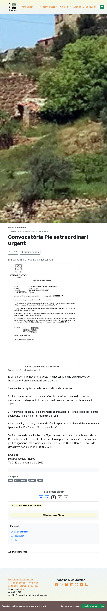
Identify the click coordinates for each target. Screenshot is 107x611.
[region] (53, 606)
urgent (32, 480)
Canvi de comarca (19, 532)
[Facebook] (41, 497)
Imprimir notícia (31, 252)
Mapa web (13, 579)
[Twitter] (60, 497)
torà (40, 480)
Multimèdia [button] (64, 7)
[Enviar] (66, 497)
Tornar (14, 251)
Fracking (15, 540)
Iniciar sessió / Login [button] (54, 515)
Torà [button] (37, 7)
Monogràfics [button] (49, 7)
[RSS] (86, 585)
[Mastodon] (53, 497)
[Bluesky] (47, 497)
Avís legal (33, 583)
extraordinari (20, 480)
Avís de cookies (25, 579)
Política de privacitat (18, 583)
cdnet (22, 589)
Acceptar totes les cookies (93, 606)
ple (10, 480)
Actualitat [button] (27, 7)
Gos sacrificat (17, 536)
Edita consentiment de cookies (23, 586)
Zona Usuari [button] (89, 7)
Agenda (77, 7)
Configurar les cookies (70, 606)
